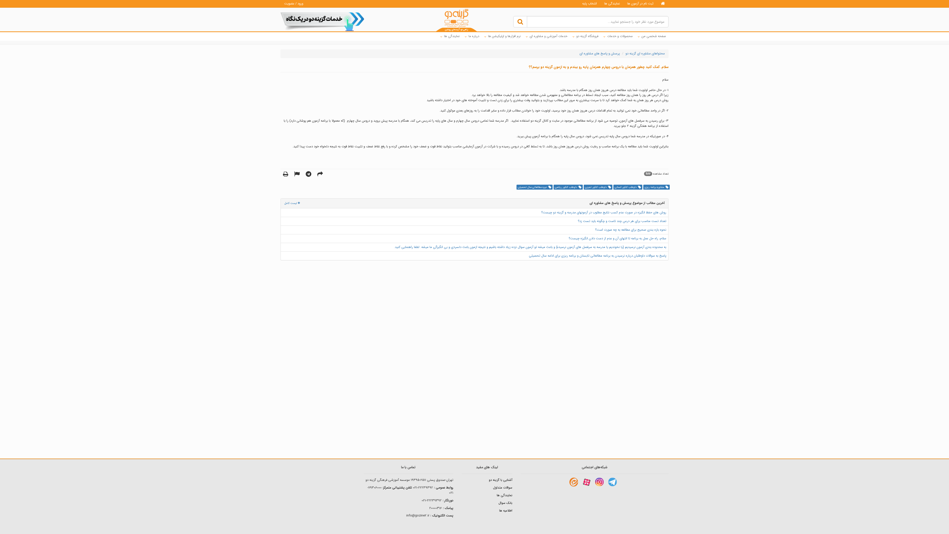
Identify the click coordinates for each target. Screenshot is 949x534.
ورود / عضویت (293, 3)
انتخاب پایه (589, 3)
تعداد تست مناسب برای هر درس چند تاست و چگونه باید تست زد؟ (622, 221)
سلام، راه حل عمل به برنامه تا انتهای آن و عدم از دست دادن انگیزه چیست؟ (617, 238)
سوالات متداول (502, 487)
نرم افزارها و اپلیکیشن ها (504, 36)
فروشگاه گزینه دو (587, 36)
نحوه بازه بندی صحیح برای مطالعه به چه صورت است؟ (630, 229)
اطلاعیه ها (505, 510)
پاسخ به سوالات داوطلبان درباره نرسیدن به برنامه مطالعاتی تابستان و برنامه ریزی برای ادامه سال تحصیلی (597, 255)
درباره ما (474, 36)
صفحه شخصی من (654, 36)
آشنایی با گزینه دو (500, 480)
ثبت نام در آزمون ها (640, 3)
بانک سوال (505, 503)
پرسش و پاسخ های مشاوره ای (600, 53)
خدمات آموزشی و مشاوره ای (548, 36)
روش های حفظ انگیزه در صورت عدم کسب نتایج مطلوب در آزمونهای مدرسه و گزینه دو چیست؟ (603, 212)
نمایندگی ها (612, 3)
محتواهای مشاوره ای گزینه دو (645, 53)
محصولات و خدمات (620, 36)
